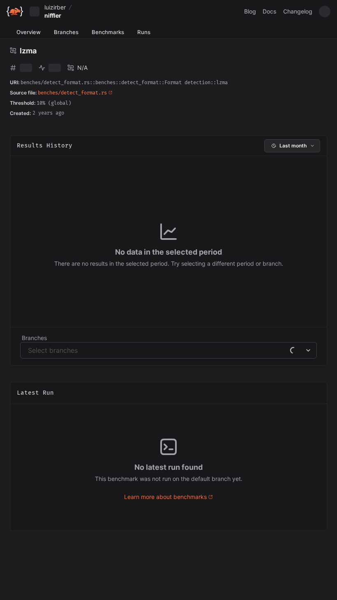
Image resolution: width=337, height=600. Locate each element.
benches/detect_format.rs (72, 93)
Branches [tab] (66, 32)
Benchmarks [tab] (108, 32)
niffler (52, 15)
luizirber (55, 7)
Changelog (297, 11)
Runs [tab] (143, 32)
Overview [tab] (28, 32)
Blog (250, 11)
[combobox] (29, 350)
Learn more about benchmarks (165, 496)
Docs (270, 11)
